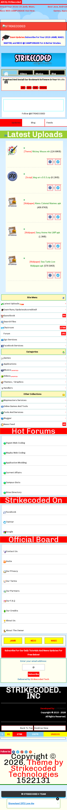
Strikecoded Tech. (40, 679)
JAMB (13, 640)
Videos (22, 73)
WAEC (54, 640)
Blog (54, 73)
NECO (33, 640)
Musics (38, 73)
